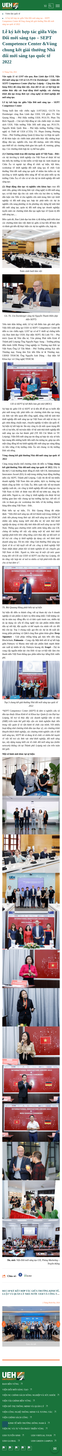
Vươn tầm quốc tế (12, 14)
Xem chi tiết (31, 1344)
